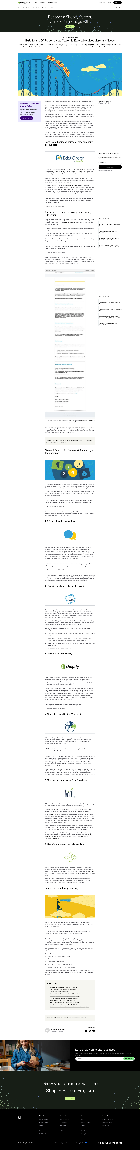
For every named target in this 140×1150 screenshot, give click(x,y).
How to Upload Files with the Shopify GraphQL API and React (65, 1002)
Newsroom (42, 1131)
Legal (51, 1143)
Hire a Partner (106, 1125)
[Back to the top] (19, 1117)
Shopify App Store (76, 171)
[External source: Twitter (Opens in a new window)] (90, 1031)
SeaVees (62, 180)
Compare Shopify (86, 1122)
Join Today (70, 26)
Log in (109, 2)
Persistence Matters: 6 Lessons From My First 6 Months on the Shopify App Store (69, 1007)
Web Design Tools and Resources (107, 222)
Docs (35, 2)
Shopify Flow (53, 814)
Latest (44, 8)
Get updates (110, 167)
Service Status (106, 1128)
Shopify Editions (43, 1122)
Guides (83, 1125)
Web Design (102, 300)
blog (63, 37)
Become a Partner (27, 118)
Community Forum (107, 1122)
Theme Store (63, 1122)
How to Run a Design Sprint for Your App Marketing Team (64, 998)
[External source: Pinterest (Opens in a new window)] (120, 1143)
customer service (69, 222)
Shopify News (27, 8)
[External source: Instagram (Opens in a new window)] (110, 1143)
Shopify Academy (52, 2)
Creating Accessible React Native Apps (59, 991)
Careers (41, 1125)
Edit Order (86, 123)
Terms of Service (42, 1143)
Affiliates (62, 1131)
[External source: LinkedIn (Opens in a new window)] (93, 1031)
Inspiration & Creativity (105, 243)
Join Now (117, 2)
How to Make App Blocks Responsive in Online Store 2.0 (63, 989)
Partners (62, 1128)
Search (118, 8)
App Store (63, 1125)
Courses (83, 1128)
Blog (19, 8)
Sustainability (42, 1134)
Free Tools (84, 1131)
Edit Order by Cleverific (59, 171)
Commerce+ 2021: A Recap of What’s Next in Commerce (63, 987)
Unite (54, 683)
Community (42, 2)
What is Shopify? (43, 1119)
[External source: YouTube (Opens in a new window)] (106, 1143)
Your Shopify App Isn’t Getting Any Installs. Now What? (63, 1004)
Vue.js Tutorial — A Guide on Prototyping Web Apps (62, 1000)
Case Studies (36, 8)
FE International (72, 185)
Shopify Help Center (107, 1119)
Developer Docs (64, 1119)
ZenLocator (90, 871)
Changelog (84, 1134)
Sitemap (68, 1143)
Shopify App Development (72, 37)
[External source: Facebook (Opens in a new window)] (86, 1031)
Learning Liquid (103, 307)
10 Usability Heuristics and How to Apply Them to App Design (64, 996)
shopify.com (102, 2)
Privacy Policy (59, 1143)
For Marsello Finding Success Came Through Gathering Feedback (66, 993)
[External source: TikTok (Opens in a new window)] (113, 1143)
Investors (41, 1128)
